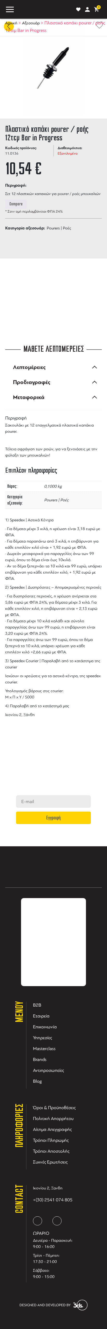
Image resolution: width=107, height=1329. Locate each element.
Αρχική (11, 23)
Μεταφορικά (28, 397)
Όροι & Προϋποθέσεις (54, 1107)
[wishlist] (78, 9)
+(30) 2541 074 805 (52, 1199)
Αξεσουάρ (31, 23)
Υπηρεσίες (42, 1037)
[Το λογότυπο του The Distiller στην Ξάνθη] (44, 9)
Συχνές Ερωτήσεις (50, 1162)
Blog (37, 1081)
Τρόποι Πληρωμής (51, 1140)
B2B (37, 1005)
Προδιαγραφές (31, 382)
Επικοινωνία (45, 1026)
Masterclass (44, 1048)
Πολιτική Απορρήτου (53, 1118)
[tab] (53, 367)
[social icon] (37, 1220)
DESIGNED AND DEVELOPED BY (45, 1305)
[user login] (87, 9)
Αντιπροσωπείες (48, 1070)
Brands (39, 1059)
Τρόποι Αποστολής (51, 1151)
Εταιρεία (41, 1016)
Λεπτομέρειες (29, 367)
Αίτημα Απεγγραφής (52, 1129)
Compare (16, 204)
